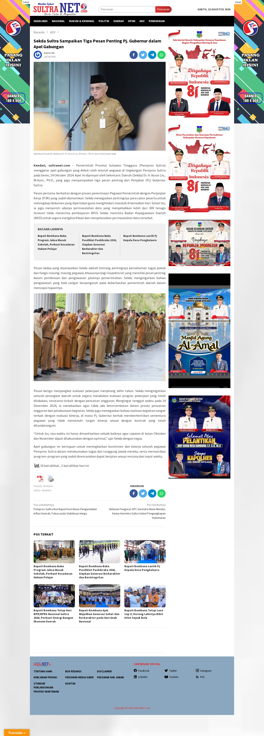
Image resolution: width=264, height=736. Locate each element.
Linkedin (142, 677)
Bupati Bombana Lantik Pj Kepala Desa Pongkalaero (142, 568)
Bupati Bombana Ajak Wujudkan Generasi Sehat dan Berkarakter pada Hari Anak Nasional (99, 615)
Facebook (143, 671)
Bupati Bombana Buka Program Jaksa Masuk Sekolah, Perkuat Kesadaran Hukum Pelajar (53, 571)
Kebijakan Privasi (45, 677)
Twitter (173, 671)
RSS (202, 677)
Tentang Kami (43, 671)
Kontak (70, 683)
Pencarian (163, 9)
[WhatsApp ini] (161, 55)
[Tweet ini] (143, 55)
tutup (26, 2)
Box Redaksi (73, 671)
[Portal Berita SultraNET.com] (60, 9)
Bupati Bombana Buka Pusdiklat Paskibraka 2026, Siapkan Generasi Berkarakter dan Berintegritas (99, 244)
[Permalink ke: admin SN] (38, 54)
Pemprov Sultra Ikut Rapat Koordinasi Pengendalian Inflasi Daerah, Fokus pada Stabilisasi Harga (65, 509)
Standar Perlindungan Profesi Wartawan (46, 687)
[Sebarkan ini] (134, 55)
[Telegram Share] (152, 55)
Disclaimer (104, 671)
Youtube (173, 677)
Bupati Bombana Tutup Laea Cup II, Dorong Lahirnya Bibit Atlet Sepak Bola (143, 614)
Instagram (206, 671)
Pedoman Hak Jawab (110, 677)
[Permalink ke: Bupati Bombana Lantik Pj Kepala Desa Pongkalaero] (145, 551)
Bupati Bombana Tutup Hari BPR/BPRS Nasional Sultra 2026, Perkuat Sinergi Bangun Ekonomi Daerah (53, 615)
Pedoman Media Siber (79, 677)
